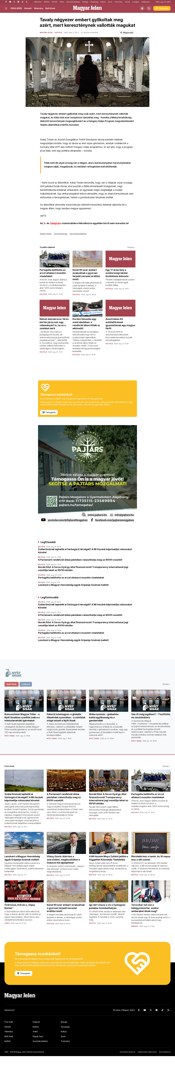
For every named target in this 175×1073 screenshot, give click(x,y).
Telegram (55, 223)
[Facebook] (6, 1)
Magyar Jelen (46, 32)
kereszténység (60, 234)
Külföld (54, 2)
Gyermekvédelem (73, 2)
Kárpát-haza (38, 1036)
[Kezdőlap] (87, 8)
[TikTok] (22, 1)
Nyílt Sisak (50, 8)
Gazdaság (94, 2)
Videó (62, 2)
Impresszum (9, 1010)
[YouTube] (10, 1)
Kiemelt (28, 8)
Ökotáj (127, 2)
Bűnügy (85, 2)
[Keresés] (149, 8)
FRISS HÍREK (16, 8)
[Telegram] (18, 1)
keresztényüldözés (78, 234)
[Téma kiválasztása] (142, 8)
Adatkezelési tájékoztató (147, 1052)
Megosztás (128, 32)
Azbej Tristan (46, 234)
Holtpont (36, 1022)
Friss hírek (8, 1022)
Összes (130, 247)
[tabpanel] (87, 718)
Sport (110, 2)
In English (135, 2)
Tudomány (118, 2)
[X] (14, 1)
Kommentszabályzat (127, 1052)
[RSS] (26, 1)
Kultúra (103, 2)
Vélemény (38, 2)
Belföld (46, 2)
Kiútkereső (146, 2)
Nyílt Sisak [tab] (12, 684)
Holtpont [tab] (26, 684)
